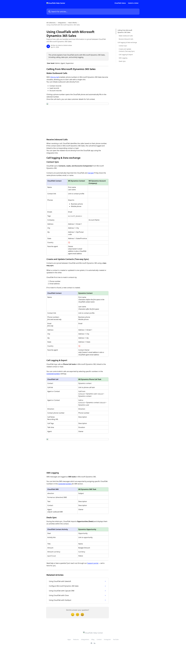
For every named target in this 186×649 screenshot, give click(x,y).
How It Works (72, 23)
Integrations (62, 23)
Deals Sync (122, 61)
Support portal (93, 563)
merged (91, 173)
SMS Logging (123, 58)
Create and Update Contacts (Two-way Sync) (127, 50)
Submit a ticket (133, 3)
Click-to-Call (54, 77)
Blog (92, 639)
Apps (69, 639)
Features (76, 639)
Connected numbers (53, 374)
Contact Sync (123, 46)
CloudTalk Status (120, 3)
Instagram (107, 639)
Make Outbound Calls (126, 36)
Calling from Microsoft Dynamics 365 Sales (125, 31)
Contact (99, 639)
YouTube (116, 639)
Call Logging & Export (126, 54)
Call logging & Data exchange (127, 42)
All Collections (51, 23)
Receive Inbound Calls (126, 39)
